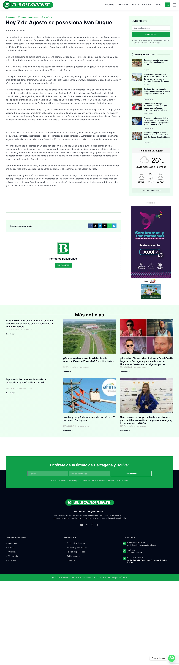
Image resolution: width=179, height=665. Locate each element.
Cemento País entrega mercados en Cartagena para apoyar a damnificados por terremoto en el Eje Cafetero (155, 106)
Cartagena (123, 5)
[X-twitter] (97, 525)
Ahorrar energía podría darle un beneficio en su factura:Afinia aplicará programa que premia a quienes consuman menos (156, 121)
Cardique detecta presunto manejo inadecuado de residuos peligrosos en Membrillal (157, 91)
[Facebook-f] (92, 525)
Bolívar (135, 5)
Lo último (109, 5)
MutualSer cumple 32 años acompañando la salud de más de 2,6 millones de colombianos (157, 135)
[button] (167, 4)
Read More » (10, 334)
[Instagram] (87, 525)
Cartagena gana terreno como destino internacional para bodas (156, 62)
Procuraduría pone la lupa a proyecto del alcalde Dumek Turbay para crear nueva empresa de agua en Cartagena (156, 77)
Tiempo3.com (155, 190)
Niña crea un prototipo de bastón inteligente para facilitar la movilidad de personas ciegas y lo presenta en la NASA (146, 420)
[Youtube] (81, 525)
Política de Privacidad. (152, 43)
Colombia (146, 5)
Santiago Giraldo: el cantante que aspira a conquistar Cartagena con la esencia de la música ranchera (29, 323)
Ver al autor (63, 265)
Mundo (158, 5)
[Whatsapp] (171, 658)
